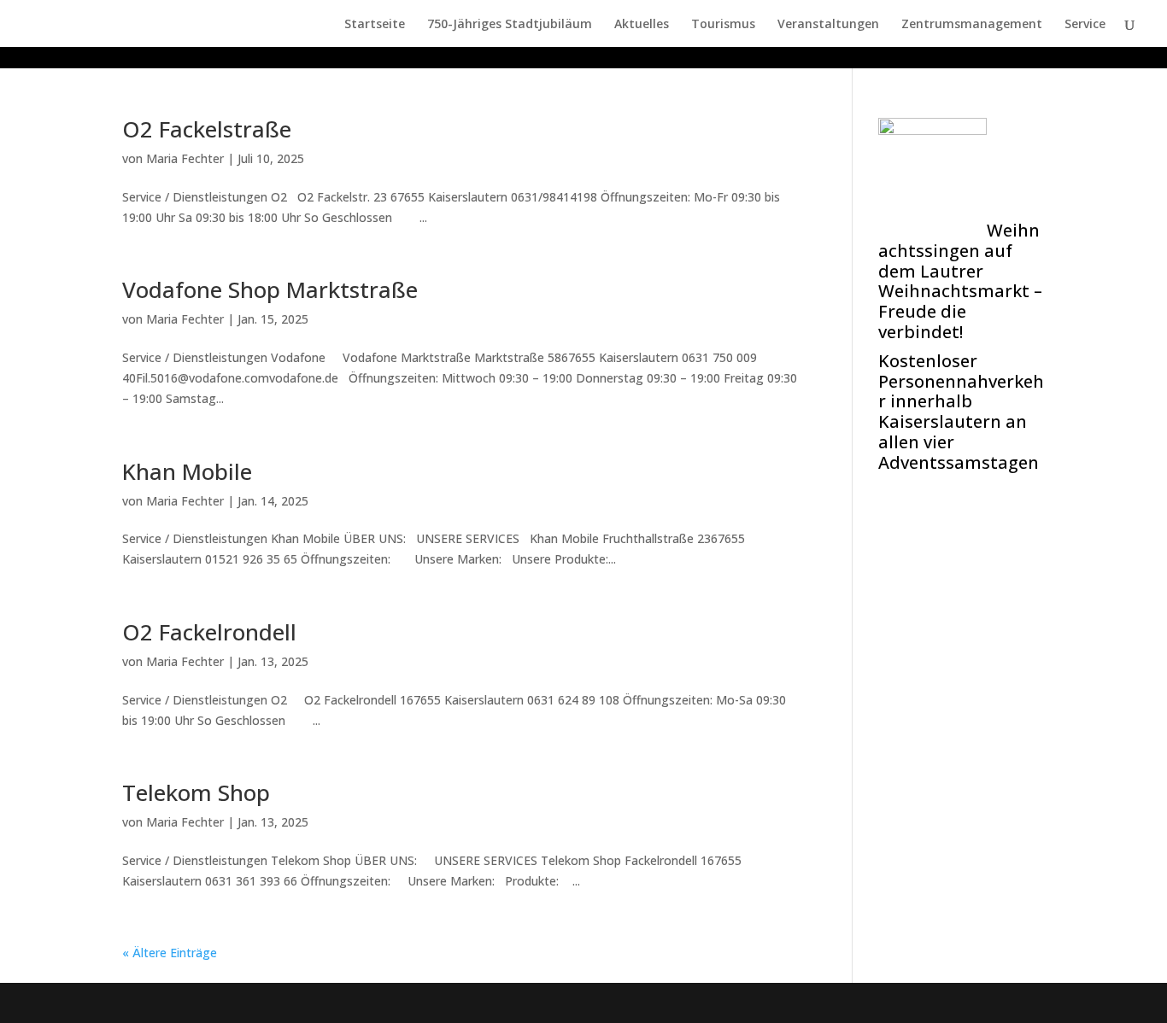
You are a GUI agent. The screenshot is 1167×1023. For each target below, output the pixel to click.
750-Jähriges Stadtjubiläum (509, 25)
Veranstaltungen (828, 25)
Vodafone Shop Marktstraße (270, 289)
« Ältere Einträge (169, 952)
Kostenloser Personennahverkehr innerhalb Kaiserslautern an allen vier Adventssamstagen (961, 411)
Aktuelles (641, 25)
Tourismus (723, 25)
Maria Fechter (185, 158)
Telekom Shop (196, 792)
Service (1084, 25)
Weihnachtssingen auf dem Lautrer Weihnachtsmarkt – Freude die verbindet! (960, 281)
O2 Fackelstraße (206, 129)
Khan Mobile (187, 471)
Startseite (374, 25)
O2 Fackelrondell (209, 632)
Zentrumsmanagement (971, 25)
